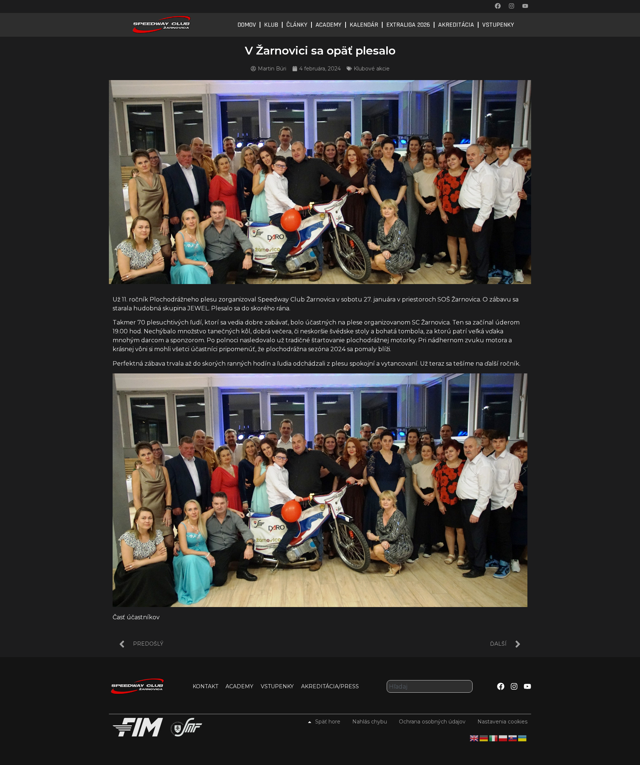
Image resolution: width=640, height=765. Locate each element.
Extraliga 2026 (408, 24)
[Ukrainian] (522, 737)
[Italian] (494, 737)
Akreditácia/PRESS (330, 686)
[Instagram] (511, 6)
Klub (271, 24)
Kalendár (364, 24)
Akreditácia (456, 24)
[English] (474, 737)
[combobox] (430, 686)
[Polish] (503, 737)
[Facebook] (498, 6)
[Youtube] (525, 6)
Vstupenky (498, 24)
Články (296, 24)
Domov (246, 24)
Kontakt (205, 686)
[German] (484, 737)
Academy (328, 24)
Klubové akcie (372, 68)
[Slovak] (513, 737)
